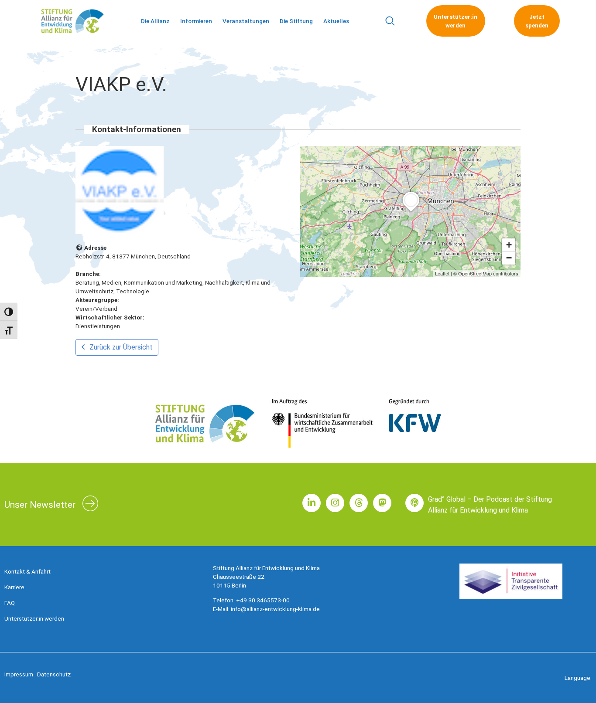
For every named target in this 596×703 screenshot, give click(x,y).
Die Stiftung (296, 20)
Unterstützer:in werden (34, 618)
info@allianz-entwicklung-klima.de (275, 608)
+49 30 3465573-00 (263, 600)
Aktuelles (336, 20)
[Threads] (358, 503)
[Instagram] (335, 503)
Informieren (196, 20)
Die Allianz (155, 20)
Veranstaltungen (246, 20)
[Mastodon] (382, 503)
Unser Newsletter (39, 504)
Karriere (14, 587)
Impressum (18, 674)
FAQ (9, 602)
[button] (390, 21)
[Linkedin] (311, 503)
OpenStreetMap (475, 273)
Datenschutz (54, 674)
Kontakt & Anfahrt (27, 571)
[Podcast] (414, 503)
